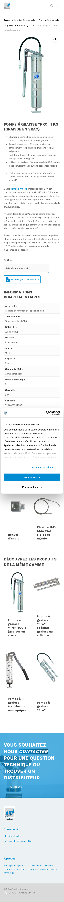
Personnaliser (30, 487)
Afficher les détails (43, 467)
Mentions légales (12, 836)
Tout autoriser (32, 477)
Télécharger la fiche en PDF (25, 279)
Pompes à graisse (25, 25)
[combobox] (26, 268)
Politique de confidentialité (18, 840)
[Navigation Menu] (58, 5)
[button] (55, 39)
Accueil (7, 20)
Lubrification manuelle (24, 20)
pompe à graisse (19, 188)
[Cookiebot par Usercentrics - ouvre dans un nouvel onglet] (46, 413)
